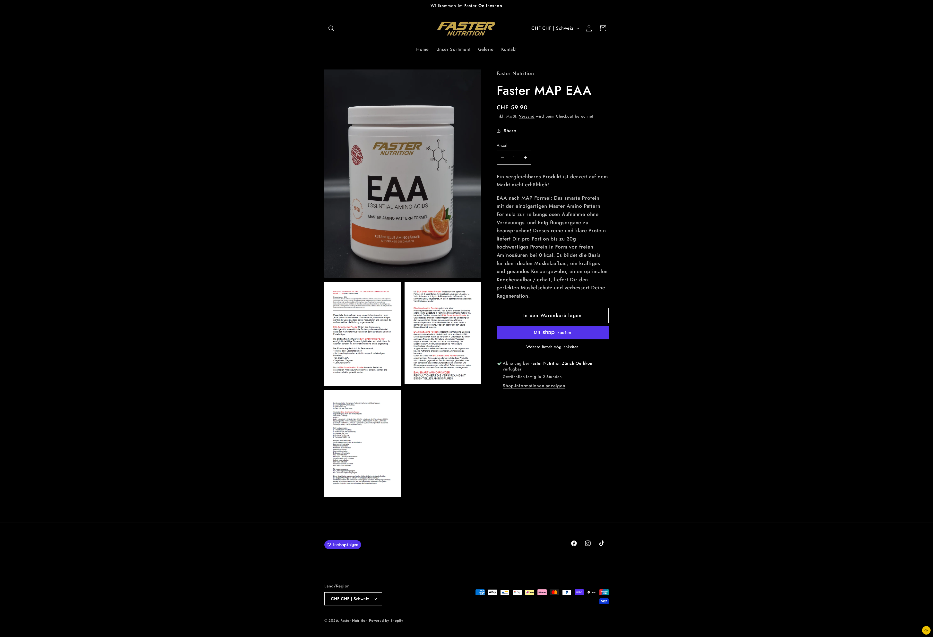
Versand (526, 116)
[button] (331, 28)
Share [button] (510, 131)
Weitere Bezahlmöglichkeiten (552, 347)
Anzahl (503, 145)
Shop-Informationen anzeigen (534, 386)
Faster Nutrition (354, 620)
